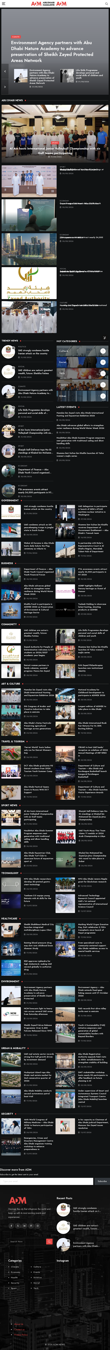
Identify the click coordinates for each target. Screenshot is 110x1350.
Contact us (19, 1329)
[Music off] (104, 337)
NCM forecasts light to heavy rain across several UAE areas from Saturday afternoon (38, 1011)
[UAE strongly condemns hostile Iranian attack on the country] (8, 352)
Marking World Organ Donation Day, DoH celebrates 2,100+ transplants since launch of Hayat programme (93, 928)
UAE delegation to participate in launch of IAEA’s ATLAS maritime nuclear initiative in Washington (92, 510)
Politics (22, 347)
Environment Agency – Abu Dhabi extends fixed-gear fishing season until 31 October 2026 (93, 991)
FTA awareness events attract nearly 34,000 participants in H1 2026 (34, 492)
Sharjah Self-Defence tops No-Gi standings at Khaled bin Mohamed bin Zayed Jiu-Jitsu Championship (35, 452)
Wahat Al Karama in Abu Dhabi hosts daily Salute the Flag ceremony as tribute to (39, 546)
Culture (63, 303)
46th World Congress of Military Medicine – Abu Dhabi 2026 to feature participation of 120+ (38, 1124)
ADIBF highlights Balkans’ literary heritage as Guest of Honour (92, 588)
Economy (22, 466)
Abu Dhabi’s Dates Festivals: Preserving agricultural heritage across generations (37, 725)
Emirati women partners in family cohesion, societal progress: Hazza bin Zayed (37, 668)
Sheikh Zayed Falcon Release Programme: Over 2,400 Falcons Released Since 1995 (38, 1028)
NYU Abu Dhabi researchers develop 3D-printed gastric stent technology (37, 881)
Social (21, 366)
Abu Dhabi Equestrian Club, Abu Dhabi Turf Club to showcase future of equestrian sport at (38, 857)
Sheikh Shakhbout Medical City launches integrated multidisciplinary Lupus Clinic (39, 927)
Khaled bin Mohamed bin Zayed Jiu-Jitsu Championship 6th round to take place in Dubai (92, 857)
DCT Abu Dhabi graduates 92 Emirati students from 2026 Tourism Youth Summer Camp (38, 768)
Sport (21, 426)
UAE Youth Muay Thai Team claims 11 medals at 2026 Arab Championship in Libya (92, 833)
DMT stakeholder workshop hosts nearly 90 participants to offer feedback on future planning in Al (93, 1076)
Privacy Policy (21, 1334)
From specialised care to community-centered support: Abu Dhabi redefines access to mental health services (93, 947)
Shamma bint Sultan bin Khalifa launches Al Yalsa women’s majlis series (80, 454)
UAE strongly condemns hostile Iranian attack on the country (33, 352)
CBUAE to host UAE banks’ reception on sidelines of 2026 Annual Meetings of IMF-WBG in (93, 751)
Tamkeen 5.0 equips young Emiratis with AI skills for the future (37, 898)
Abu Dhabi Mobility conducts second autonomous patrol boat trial (38, 1093)
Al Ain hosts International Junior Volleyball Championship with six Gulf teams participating (55, 55)
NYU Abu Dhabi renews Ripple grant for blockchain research (92, 880)
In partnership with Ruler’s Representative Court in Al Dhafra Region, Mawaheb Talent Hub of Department (91, 547)
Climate (22, 386)
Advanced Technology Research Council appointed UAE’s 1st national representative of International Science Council (93, 901)
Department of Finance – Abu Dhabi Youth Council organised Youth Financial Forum (33, 472)
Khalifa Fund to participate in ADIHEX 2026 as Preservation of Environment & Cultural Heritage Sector (38, 608)
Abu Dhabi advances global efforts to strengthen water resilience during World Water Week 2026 (80, 427)
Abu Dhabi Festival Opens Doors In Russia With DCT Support (36, 789)
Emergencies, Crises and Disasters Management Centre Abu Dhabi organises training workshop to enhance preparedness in (38, 1144)
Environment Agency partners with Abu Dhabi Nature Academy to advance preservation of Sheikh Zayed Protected (38, 993)
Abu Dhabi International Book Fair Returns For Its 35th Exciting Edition (92, 725)
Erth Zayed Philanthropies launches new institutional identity (90, 668)
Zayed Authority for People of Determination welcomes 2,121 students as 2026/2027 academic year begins (81, 271)
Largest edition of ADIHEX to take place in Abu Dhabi (92, 708)
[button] (5, 71)
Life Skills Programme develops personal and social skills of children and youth (34, 413)
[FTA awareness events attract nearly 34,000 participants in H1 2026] (8, 491)
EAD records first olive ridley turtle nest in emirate (92, 1010)
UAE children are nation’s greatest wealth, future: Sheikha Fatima (35, 372)
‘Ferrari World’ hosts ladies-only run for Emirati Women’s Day (37, 750)
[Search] (106, 3)
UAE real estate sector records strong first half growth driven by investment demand (39, 1057)
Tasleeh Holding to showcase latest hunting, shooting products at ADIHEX (92, 607)
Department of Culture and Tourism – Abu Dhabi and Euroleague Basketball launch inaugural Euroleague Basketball (92, 771)
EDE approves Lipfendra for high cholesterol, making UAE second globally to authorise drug (38, 965)
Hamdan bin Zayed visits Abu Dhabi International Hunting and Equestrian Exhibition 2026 (83, 305)
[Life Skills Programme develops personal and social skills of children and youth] (8, 411)
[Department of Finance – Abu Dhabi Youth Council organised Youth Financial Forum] (8, 471)
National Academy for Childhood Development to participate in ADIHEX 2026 (91, 692)
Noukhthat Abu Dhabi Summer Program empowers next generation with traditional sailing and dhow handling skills (81, 440)
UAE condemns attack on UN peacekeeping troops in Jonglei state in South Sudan (39, 527)
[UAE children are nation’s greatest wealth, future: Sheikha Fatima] (8, 371)
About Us (18, 1324)
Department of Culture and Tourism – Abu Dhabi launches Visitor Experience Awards (93, 789)
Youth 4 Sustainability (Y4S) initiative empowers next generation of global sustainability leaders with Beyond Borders (91, 1031)
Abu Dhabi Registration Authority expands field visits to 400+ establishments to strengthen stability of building (92, 1058)
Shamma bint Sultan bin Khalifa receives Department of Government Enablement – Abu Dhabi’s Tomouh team (93, 529)
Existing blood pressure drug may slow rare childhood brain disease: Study (38, 945)
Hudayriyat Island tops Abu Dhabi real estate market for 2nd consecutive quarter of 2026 (38, 1076)
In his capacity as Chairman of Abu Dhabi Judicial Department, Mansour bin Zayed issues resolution (93, 1124)
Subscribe (102, 1181)
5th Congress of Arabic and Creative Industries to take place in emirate (37, 709)
